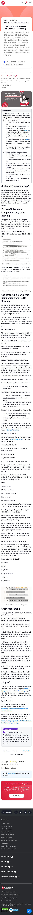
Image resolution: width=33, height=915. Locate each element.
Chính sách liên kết (6, 832)
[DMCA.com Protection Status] (4, 910)
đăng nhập (11, 773)
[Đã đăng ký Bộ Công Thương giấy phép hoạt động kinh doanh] (13, 910)
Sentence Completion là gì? (9, 76)
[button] (22, 3)
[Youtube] (20, 812)
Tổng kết (3, 87)
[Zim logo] (3, 3)
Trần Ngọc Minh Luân (12, 732)
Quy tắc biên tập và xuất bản (9, 840)
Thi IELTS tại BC (5, 823)
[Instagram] (30, 812)
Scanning (27, 139)
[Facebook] (16, 812)
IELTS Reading (20, 691)
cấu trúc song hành (16, 439)
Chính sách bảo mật (6, 826)
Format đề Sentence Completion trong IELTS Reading (15, 78)
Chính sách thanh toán (7, 834)
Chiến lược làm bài (6, 85)
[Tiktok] (25, 812)
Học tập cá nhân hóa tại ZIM (9, 849)
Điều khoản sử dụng (6, 829)
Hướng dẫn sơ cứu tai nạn (8, 846)
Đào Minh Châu (11, 62)
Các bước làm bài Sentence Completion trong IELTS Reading (15, 81)
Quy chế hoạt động (6, 837)
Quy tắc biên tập (10, 64)
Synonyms (27, 130)
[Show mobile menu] (30, 2)
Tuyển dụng (4, 843)
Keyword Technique (13, 430)
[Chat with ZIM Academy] (29, 911)
